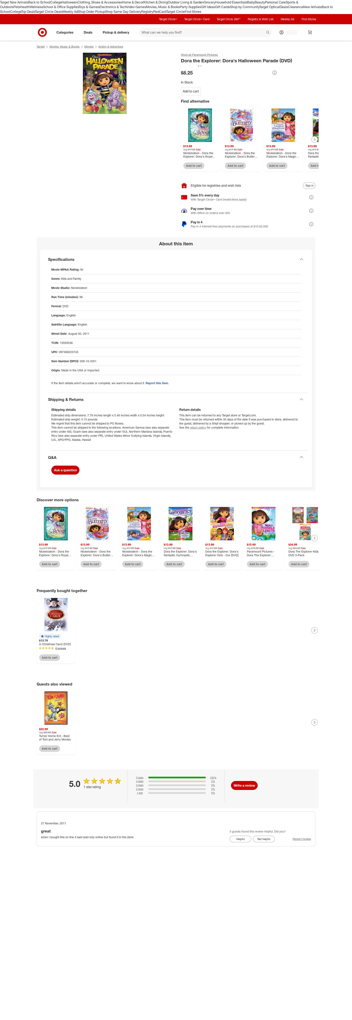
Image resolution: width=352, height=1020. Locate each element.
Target (41, 46)
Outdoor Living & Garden (186, 2)
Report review (302, 839)
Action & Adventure (110, 46)
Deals (284, 7)
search (268, 33)
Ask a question (65, 470)
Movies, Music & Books (163, 7)
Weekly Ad (70, 12)
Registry (147, 12)
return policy (198, 427)
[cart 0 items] (310, 32)
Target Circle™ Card (196, 19)
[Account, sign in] (289, 32)
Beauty (260, 2)
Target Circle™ (168, 19)
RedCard (159, 12)
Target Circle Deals (49, 12)
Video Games (136, 7)
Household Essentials (231, 2)
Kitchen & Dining (155, 2)
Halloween (69, 2)
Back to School (39, 2)
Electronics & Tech (112, 7)
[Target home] (42, 32)
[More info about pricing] (275, 73)
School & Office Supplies (61, 7)
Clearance (295, 7)
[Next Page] (314, 139)
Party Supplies (190, 7)
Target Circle (175, 12)
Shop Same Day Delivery (123, 12)
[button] (191, 66)
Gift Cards (222, 7)
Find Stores (193, 12)
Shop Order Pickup (91, 12)
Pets (16, 7)
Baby (251, 2)
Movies (89, 46)
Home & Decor (132, 2)
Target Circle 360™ (228, 19)
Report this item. (157, 383)
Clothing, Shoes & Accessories (99, 2)
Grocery (209, 2)
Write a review (244, 785)
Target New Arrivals (14, 2)
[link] (191, 66)
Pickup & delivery (116, 32)
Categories (65, 32)
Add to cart (191, 91)
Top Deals (28, 12)
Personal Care (275, 2)
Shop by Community (244, 7)
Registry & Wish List (260, 19)
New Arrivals (312, 7)
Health (25, 7)
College (56, 2)
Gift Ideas (208, 7)
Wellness (36, 7)
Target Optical (269, 7)
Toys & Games (89, 7)
